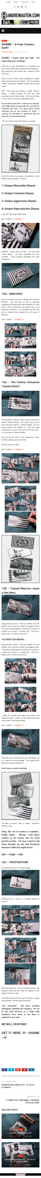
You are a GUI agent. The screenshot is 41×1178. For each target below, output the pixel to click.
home (9, 2)
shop (16, 2)
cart (33, 2)
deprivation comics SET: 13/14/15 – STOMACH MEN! (21, 1160)
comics (4, 40)
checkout (25, 2)
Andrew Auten (8, 52)
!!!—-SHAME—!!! (18, 219)
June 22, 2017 (23, 52)
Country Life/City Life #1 (20, 1133)
